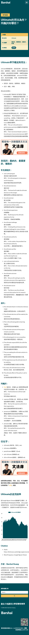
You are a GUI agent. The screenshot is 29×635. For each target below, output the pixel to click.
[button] (26, 2)
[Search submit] (14, 595)
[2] (14, 154)
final (5, 387)
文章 (10, 485)
